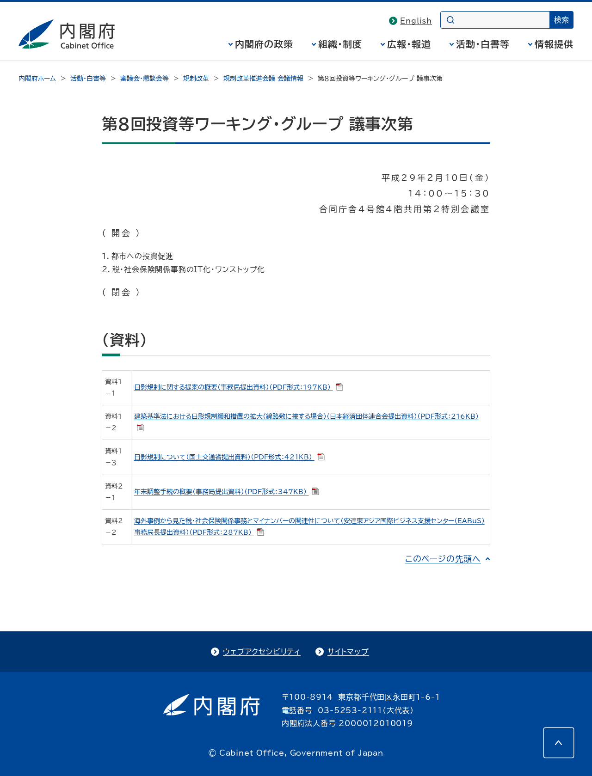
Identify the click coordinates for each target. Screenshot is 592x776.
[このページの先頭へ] (559, 743)
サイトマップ (348, 651)
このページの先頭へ (443, 559)
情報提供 (554, 44)
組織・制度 (340, 44)
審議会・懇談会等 (144, 78)
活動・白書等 (483, 44)
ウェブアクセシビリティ (262, 651)
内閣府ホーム (37, 78)
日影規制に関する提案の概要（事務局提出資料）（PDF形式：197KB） (233, 387)
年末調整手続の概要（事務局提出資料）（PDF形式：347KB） (221, 492)
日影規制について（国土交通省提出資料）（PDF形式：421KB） (224, 457)
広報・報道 (409, 44)
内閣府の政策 (264, 44)
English (416, 20)
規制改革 (196, 78)
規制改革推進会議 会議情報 (263, 78)
